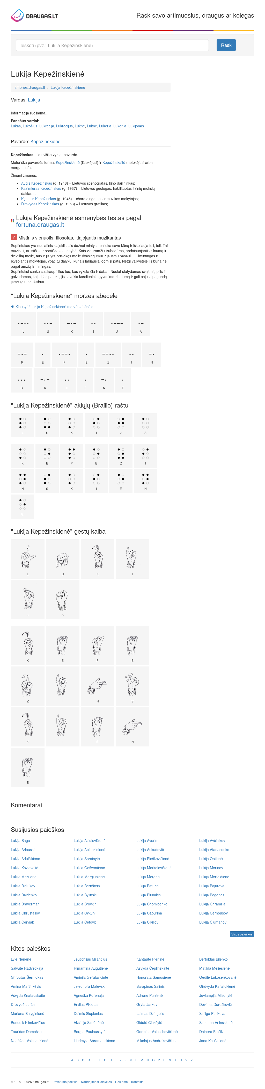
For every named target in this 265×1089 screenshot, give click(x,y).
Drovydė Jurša (23, 1004)
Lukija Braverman (25, 903)
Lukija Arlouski (22, 849)
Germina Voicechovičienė (157, 1031)
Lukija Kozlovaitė (24, 867)
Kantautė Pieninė (150, 959)
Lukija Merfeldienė (214, 876)
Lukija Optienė (211, 858)
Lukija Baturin (147, 885)
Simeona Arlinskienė (216, 1022)
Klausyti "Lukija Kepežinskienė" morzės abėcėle (53, 306)
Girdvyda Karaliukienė (217, 986)
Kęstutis (27, 198)
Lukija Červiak (22, 922)
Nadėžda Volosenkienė (29, 1040)
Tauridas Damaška (26, 1031)
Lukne (80, 125)
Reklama (121, 1081)
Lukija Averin (146, 840)
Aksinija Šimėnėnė (89, 1022)
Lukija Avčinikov (212, 840)
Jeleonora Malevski (89, 986)
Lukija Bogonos (211, 894)
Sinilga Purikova (212, 1013)
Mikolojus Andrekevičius (155, 1040)
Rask (226, 44)
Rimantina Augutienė (91, 968)
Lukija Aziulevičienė (90, 840)
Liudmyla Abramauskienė (94, 1040)
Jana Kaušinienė (212, 1040)
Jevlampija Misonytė (215, 995)
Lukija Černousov (213, 913)
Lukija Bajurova (211, 885)
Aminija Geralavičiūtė (91, 977)
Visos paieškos (242, 934)
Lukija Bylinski (85, 894)
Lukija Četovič (85, 922)
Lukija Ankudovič (150, 849)
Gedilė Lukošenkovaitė (218, 977)
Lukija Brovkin (85, 903)
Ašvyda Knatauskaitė (28, 995)
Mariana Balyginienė (27, 1013)
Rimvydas (29, 203)
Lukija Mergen (148, 876)
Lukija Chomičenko (151, 903)
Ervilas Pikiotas (86, 1004)
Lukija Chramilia (212, 903)
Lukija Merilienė (23, 876)
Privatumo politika (65, 1081)
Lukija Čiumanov (212, 922)
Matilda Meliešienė (214, 968)
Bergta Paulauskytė (90, 1031)
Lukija (34, 99)
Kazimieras (30, 188)
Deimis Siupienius (88, 1013)
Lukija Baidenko (24, 894)
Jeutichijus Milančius (90, 959)
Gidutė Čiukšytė (149, 1022)
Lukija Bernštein (87, 885)
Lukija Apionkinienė (89, 849)
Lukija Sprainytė (87, 858)
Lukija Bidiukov (23, 885)
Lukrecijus (64, 125)
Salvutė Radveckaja (27, 968)
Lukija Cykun (84, 913)
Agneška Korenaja (89, 995)
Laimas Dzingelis (150, 1013)
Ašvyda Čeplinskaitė (152, 968)
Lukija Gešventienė (89, 867)
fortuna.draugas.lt (40, 224)
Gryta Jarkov (146, 1004)
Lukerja (105, 125)
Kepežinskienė (46, 141)
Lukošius (30, 125)
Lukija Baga (20, 840)
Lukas (16, 125)
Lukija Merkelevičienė (154, 867)
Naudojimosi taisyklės (96, 1081)
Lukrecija (46, 125)
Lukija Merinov (211, 867)
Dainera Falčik (211, 1031)
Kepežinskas (41, 183)
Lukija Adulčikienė (25, 858)
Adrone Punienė (149, 995)
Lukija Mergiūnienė (89, 876)
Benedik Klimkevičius (28, 1022)
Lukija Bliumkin (148, 894)
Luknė (92, 125)
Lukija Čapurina (149, 913)
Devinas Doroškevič (215, 1004)
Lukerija (119, 125)
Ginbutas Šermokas (27, 977)
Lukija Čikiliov (147, 922)
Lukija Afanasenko (214, 849)
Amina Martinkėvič (26, 986)
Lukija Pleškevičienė (152, 858)
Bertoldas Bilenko (213, 959)
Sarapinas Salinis (150, 986)
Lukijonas (136, 125)
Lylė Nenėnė (21, 959)
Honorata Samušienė (153, 977)
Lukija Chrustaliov (25, 913)
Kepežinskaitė (113, 162)
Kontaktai (137, 1081)
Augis (25, 183)
